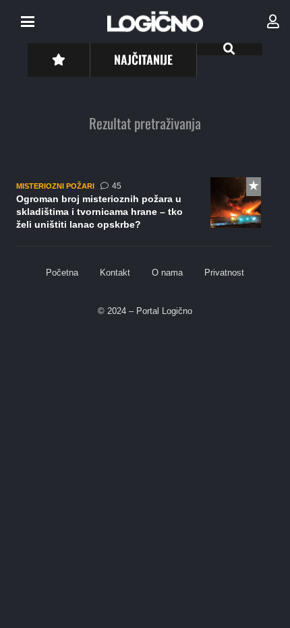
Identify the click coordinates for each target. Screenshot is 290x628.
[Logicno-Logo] (155, 21)
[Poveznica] (273, 21)
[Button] (58, 59)
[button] (27, 21)
